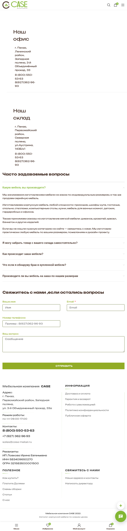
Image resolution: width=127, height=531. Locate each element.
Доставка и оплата (77, 393)
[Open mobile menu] (123, 5)
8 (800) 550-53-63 (18, 430)
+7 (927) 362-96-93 (16, 436)
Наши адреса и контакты (81, 478)
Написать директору (79, 483)
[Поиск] (109, 5)
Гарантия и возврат (78, 399)
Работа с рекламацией (80, 404)
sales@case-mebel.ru (17, 442)
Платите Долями (13, 483)
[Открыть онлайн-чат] (120, 516)
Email (70, 301)
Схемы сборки (11, 489)
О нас (6, 500)
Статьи (7, 494)
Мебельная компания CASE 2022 (63, 513)
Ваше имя (9, 301)
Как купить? (10, 478)
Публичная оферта (78, 415)
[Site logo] (14, 4)
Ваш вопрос (10, 333)
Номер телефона (13, 317)
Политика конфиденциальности (87, 410)
